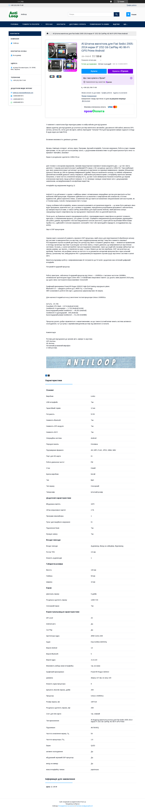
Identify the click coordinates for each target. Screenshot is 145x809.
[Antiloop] (13, 18)
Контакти (61, 24)
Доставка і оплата (77, 24)
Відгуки (116, 24)
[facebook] (46, 376)
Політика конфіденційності (84, 806)
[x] (49, 376)
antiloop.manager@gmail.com (23, 93)
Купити (94, 71)
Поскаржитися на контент (66, 806)
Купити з (116, 71)
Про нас (49, 24)
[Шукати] (116, 14)
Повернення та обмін (99, 24)
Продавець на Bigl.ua (72, 804)
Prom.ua (83, 802)
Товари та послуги (30, 24)
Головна (14, 24)
